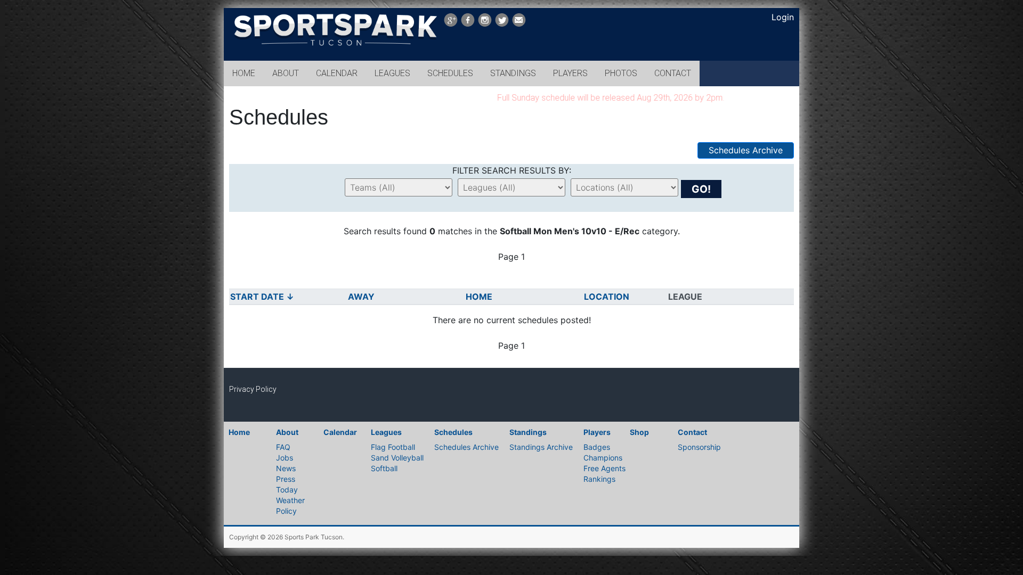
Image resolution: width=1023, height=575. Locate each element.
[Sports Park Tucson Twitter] (502, 20)
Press (285, 478)
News (286, 468)
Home (480, 296)
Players (597, 432)
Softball (384, 468)
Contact (692, 432)
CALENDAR (337, 73)
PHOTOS (621, 73)
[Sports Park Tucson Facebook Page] (468, 20)
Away (362, 296)
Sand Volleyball (397, 457)
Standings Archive (541, 446)
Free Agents (604, 468)
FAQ (283, 446)
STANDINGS (513, 73)
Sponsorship (699, 446)
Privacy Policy (253, 389)
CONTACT (672, 73)
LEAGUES (392, 73)
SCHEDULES (450, 73)
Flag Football (393, 446)
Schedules (453, 432)
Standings (528, 432)
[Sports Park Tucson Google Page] (451, 20)
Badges (596, 446)
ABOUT (285, 73)
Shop (639, 432)
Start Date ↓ (262, 296)
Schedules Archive (746, 150)
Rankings (599, 478)
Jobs (284, 457)
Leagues (386, 432)
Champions (602, 457)
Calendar (340, 432)
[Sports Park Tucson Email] (519, 20)
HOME (243, 73)
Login (783, 17)
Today (287, 489)
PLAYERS (570, 73)
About (287, 432)
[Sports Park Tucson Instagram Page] (485, 20)
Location (607, 296)
